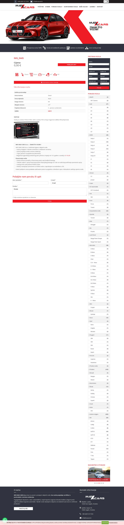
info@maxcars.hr (86, 518)
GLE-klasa (99, 283)
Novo (99, 317)
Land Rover (99, 235)
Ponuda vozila (56, 6)
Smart (99, 404)
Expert (99, 352)
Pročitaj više (23, 508)
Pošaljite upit (71, 64)
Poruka (15, 186)
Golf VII (99, 431)
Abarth (99, 97)
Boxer (99, 349)
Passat (99, 448)
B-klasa (99, 252)
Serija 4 (99, 145)
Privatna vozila (99, 366)
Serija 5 (99, 149)
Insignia (99, 328)
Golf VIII (99, 435)
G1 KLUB (67, 155)
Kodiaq (99, 393)
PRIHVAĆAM (105, 522)
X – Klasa (99, 300)
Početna (41, 6)
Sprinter (99, 290)
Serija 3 (99, 142)
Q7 (99, 131)
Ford (99, 200)
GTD (99, 438)
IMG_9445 (19, 58)
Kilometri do (103, 81)
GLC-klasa (99, 280)
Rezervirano (99, 383)
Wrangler (99, 224)
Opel (99, 321)
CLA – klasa (99, 262)
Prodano (99, 369)
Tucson (99, 218)
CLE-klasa (99, 266)
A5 (99, 114)
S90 (99, 411)
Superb (99, 400)
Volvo (99, 407)
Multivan (99, 445)
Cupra (99, 183)
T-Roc (99, 455)
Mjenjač (102, 76)
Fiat (99, 193)
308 (99, 342)
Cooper (99, 307)
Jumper (99, 180)
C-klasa (99, 255)
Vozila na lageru (99, 414)
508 (99, 345)
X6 (99, 169)
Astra (99, 324)
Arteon (99, 421)
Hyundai (99, 214)
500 (99, 197)
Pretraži (99, 88)
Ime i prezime (17, 180)
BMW (99, 135)
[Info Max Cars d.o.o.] (25, 5)
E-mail (53, 180)
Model (90, 66)
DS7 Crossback (99, 190)
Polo (99, 452)
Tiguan (99, 459)
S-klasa (99, 286)
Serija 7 (99, 152)
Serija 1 (99, 138)
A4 (99, 111)
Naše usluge (83, 6)
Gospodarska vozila (71, 6)
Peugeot (99, 335)
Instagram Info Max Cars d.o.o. (107, 1)
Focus (99, 204)
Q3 (99, 124)
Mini (99, 304)
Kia (99, 228)
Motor (90, 76)
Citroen (99, 173)
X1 (99, 159)
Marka (90, 61)
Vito (99, 297)
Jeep (99, 221)
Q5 (99, 128)
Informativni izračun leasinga (50, 82)
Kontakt (100, 6)
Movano (99, 331)
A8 (99, 121)
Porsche (99, 355)
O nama (47, 6)
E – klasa (99, 269)
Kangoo (99, 376)
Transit (99, 207)
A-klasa (99, 249)
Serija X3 (99, 155)
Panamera (99, 362)
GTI (99, 442)
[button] (4, 520)
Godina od (91, 71)
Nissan (99, 311)
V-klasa (99, 293)
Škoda (99, 386)
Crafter (99, 428)
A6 (99, 118)
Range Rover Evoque (99, 238)
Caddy (99, 424)
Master (99, 380)
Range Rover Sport (99, 242)
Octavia (99, 397)
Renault (99, 373)
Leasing (92, 6)
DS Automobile (99, 187)
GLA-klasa (99, 276)
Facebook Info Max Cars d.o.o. (105, 1)
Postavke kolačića (113, 522)
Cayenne (99, 359)
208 (99, 338)
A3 (99, 107)
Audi (99, 104)
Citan (99, 259)
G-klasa (99, 273)
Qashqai (99, 314)
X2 (99, 162)
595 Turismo (99, 100)
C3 (99, 176)
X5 (99, 166)
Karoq (99, 390)
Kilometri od (92, 81)
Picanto (99, 231)
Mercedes (99, 245)
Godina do (103, 71)
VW (99, 417)
